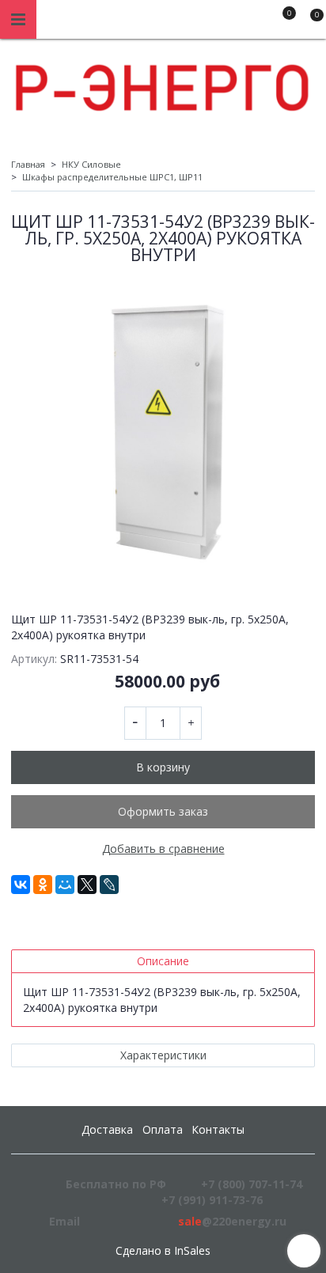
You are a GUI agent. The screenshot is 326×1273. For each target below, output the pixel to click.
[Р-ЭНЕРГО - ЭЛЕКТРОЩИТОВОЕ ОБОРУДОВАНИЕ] (163, 83)
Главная (28, 164)
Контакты (217, 1129)
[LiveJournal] (109, 884)
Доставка (107, 1129)
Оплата (162, 1129)
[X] (87, 884)
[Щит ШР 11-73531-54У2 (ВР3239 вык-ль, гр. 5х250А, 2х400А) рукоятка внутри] (163, 432)
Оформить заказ (163, 811)
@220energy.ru (232, 1221)
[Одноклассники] (42, 884)
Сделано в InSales (163, 1250)
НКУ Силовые (91, 164)
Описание (163, 960)
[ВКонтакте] (20, 884)
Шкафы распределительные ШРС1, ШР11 (112, 177)
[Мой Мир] (64, 884)
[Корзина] (309, 22)
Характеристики (163, 1055)
